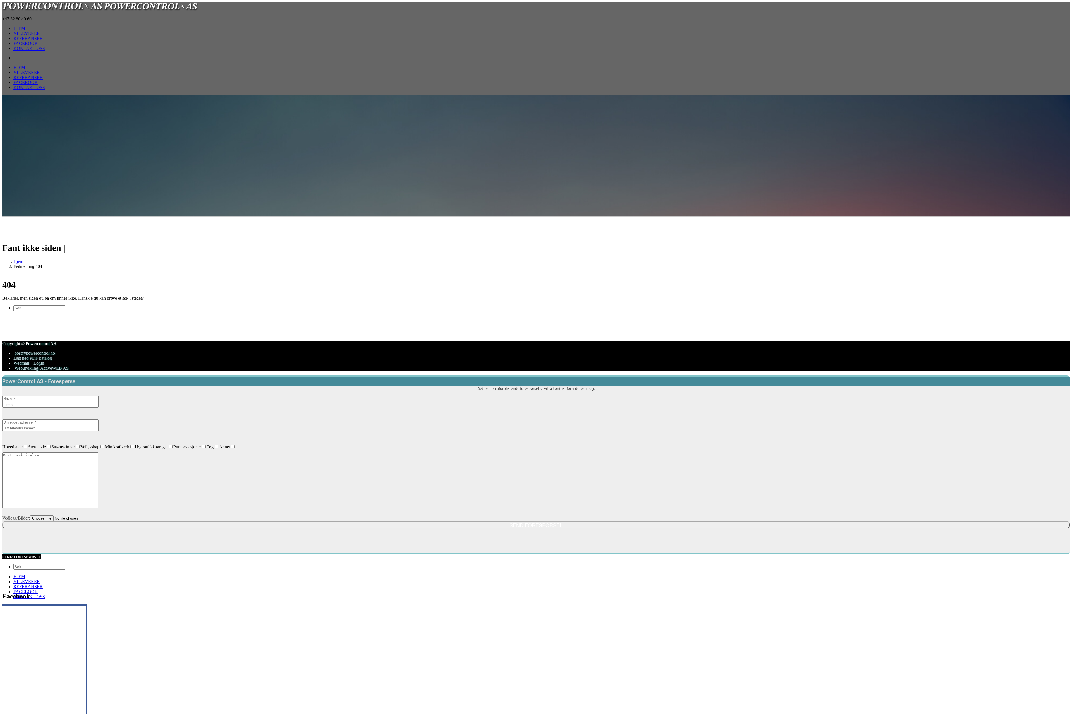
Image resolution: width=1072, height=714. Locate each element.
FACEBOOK (25, 591)
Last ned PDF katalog (32, 358)
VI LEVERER (26, 581)
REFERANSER (28, 586)
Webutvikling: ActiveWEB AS (41, 368)
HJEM (19, 576)
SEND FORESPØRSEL (21, 556)
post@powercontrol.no (35, 353)
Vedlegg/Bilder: (16, 518)
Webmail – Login (28, 363)
